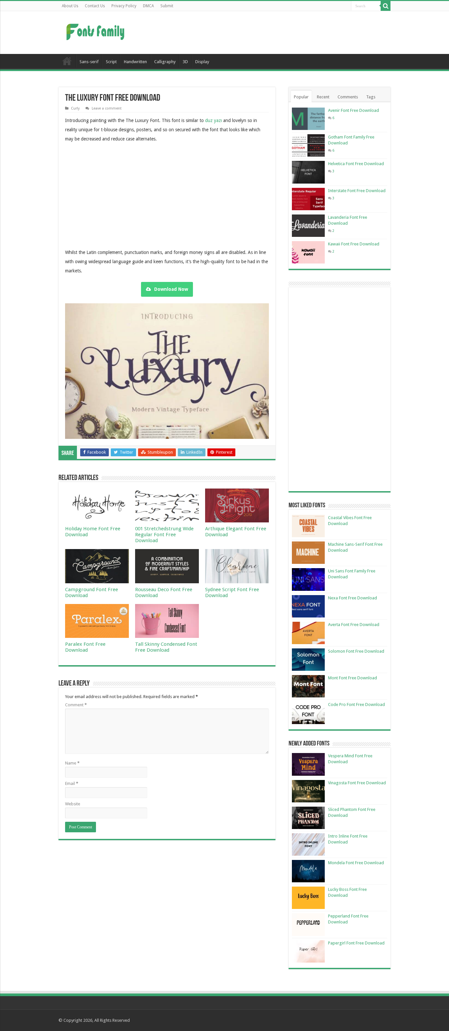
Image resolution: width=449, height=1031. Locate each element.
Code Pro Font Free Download (356, 704)
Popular (301, 96)
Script (111, 61)
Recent (323, 96)
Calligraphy (165, 61)
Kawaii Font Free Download (353, 243)
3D (185, 61)
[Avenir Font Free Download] (308, 119)
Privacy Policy (123, 6)
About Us (70, 6)
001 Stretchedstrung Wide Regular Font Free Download (164, 534)
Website (72, 803)
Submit (166, 6)
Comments (348, 96)
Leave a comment (107, 108)
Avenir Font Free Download (353, 110)
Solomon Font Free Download (356, 651)
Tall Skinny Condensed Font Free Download (166, 647)
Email (71, 783)
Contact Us (95, 6)
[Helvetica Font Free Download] (308, 172)
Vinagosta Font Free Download (357, 782)
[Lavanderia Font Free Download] (308, 225)
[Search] (385, 6)
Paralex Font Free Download (85, 647)
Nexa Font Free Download (352, 597)
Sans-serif (89, 61)
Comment (76, 704)
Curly (75, 108)
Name (72, 763)
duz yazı (213, 120)
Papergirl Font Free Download (356, 943)
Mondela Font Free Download (356, 862)
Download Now (171, 289)
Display (202, 61)
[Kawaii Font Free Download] (308, 252)
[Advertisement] (266, 32)
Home (67, 61)
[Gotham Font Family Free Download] (308, 145)
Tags (370, 96)
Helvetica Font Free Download (356, 163)
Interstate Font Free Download (357, 190)
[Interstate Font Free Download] (308, 199)
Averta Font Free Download (353, 624)
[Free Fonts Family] (96, 30)
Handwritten (135, 61)
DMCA (148, 6)
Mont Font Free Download (352, 677)
